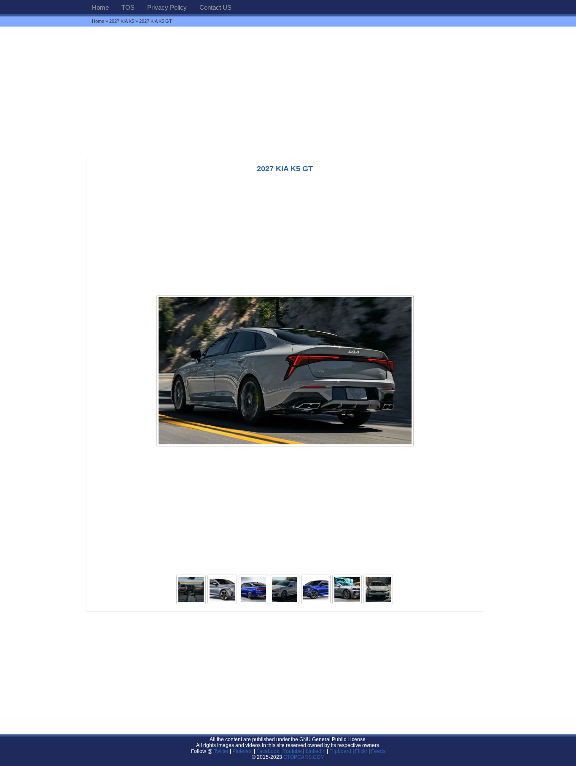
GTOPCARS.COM (304, 757)
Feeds (378, 751)
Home (100, 7)
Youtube (292, 751)
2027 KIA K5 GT (285, 168)
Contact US (215, 7)
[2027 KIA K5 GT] (285, 445)
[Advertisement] (288, 91)
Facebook (267, 751)
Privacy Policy (167, 7)
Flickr (361, 751)
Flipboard (340, 751)
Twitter (222, 751)
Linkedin (316, 751)
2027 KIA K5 (121, 21)
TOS (128, 7)
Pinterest (242, 751)
